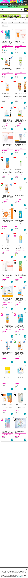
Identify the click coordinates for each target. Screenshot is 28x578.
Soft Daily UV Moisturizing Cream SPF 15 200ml (20, 379)
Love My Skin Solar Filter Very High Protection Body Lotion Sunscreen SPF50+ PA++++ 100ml (7, 172)
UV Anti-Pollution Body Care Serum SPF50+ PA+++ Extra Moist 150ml (7, 326)
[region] (14, 572)
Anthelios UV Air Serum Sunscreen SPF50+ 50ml (7, 120)
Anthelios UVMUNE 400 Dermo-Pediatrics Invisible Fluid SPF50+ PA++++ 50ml (20, 301)
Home (3, 12)
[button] (26, 9)
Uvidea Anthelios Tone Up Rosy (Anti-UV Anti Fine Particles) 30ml (7, 354)
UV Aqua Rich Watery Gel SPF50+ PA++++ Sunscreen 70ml (20, 326)
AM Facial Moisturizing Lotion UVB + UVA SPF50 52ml (7, 247)
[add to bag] (12, 53)
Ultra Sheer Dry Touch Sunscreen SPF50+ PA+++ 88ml (20, 146)
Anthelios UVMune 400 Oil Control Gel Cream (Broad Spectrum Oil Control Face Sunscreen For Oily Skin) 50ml (7, 198)
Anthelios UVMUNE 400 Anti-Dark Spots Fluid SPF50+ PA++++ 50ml (7, 95)
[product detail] (7, 34)
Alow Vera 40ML (20, 195)
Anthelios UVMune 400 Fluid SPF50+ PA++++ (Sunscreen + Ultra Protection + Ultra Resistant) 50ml (7, 71)
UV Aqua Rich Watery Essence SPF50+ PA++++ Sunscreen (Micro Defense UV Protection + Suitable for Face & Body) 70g (7, 44)
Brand (3, 22)
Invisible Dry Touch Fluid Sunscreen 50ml (6, 379)
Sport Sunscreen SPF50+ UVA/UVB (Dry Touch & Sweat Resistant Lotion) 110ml (20, 223)
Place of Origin (22, 22)
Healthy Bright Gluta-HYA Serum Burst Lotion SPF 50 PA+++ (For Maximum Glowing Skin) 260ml (20, 96)
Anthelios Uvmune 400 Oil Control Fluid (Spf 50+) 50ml (20, 121)
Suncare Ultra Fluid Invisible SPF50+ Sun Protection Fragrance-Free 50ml (7, 222)
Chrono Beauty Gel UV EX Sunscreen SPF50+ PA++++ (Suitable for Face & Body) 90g (20, 406)
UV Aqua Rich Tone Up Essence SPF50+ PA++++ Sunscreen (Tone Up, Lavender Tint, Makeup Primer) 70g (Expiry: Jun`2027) (7, 433)
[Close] (7, 25)
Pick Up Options (12, 22)
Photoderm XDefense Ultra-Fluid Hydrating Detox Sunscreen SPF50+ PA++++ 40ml (7, 301)
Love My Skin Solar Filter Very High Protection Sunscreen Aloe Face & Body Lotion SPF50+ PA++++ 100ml (20, 275)
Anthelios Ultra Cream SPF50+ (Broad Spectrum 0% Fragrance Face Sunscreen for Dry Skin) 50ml (20, 355)
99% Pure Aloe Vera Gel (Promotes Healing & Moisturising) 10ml (20, 171)
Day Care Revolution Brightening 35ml (19, 431)
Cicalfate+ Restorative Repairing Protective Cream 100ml (7, 274)
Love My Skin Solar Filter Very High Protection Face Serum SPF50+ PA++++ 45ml (7, 406)
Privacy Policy (20, 576)
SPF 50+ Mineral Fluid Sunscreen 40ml (7, 145)
